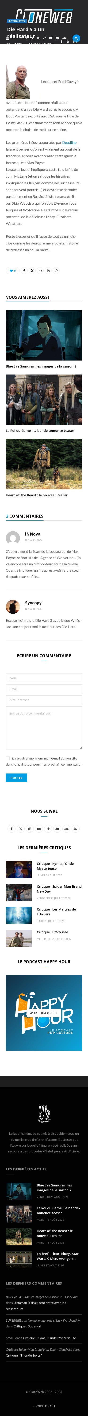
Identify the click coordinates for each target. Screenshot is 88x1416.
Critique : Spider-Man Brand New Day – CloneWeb (39, 1349)
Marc (18, 44)
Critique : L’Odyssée (52, 932)
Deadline (69, 142)
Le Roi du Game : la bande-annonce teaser (40, 430)
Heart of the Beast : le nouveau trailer (37, 495)
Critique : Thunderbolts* (24, 1355)
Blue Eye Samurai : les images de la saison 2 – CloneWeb (42, 1297)
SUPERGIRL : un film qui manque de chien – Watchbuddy (43, 1320)
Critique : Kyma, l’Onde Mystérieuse (49, 1338)
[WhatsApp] (68, 47)
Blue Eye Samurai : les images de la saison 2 (41, 366)
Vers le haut (45, 1406)
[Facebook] (61, 42)
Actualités (17, 21)
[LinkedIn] (61, 47)
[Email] (75, 42)
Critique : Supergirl (27, 1326)
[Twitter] (68, 42)
